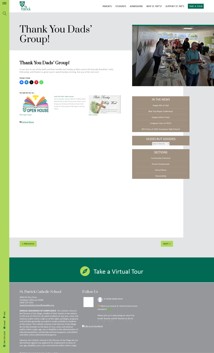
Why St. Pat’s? (154, 6)
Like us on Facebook (93, 326)
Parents (107, 6)
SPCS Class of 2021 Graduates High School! (161, 129)
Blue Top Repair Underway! (160, 111)
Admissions (136, 6)
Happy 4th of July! (161, 105)
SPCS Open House (26, 115)
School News (28, 122)
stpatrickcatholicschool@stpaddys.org (37, 305)
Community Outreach (160, 158)
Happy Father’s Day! (161, 117)
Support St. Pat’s (174, 6)
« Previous (28, 243)
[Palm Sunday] (105, 104)
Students (120, 6)
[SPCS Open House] (36, 104)
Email (4, 323)
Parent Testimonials (161, 164)
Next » (167, 243)
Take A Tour (195, 6)
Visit (4, 313)
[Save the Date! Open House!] (71, 102)
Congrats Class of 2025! (160, 123)
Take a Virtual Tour (118, 271)
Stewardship (160, 175)
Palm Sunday (93, 115)
